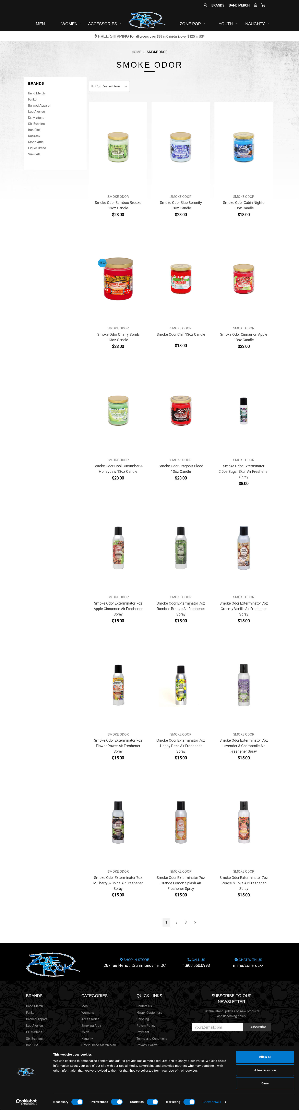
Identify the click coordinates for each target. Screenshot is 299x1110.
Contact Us (144, 1006)
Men (41, 24)
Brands (218, 5)
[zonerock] (263, 5)
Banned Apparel (39, 105)
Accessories (103, 24)
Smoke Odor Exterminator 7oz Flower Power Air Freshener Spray (118, 745)
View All (34, 154)
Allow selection (265, 1070)
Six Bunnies (36, 124)
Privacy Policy (146, 1045)
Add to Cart (118, 154)
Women (70, 24)
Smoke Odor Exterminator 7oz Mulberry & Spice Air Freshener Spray (118, 883)
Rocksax (34, 136)
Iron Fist (34, 130)
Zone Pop (191, 24)
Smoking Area (91, 1026)
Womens (87, 1013)
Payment (142, 1032)
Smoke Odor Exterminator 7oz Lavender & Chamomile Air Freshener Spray (243, 745)
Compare (117, 144)
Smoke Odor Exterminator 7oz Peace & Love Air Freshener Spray (243, 883)
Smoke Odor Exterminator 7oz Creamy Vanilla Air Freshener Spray (243, 608)
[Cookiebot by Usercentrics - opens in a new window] (26, 1102)
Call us (196, 963)
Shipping (142, 1019)
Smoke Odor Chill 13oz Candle (181, 334)
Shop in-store (135, 963)
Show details (212, 1102)
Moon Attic (36, 142)
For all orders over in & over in (151, 36)
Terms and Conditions (151, 1039)
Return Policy (145, 1026)
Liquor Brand (37, 148)
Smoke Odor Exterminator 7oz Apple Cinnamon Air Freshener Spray (118, 608)
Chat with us (248, 963)
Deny (265, 1083)
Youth (226, 24)
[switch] (117, 1102)
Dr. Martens (36, 118)
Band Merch (239, 5)
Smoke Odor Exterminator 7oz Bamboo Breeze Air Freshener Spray (181, 608)
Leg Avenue (36, 112)
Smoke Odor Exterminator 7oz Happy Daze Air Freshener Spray (181, 745)
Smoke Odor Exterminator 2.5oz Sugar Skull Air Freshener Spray (244, 471)
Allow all (265, 1056)
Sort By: (95, 86)
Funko (32, 99)
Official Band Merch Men (98, 1045)
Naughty (255, 24)
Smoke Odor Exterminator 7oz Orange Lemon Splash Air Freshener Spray (181, 883)
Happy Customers (149, 1013)
